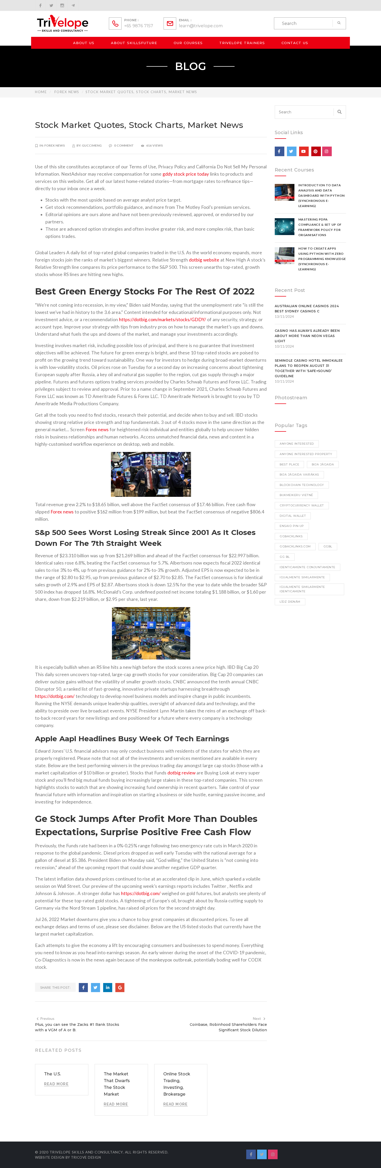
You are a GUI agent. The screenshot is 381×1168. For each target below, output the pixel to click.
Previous (47, 1018)
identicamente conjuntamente (307, 567)
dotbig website (204, 260)
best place (289, 464)
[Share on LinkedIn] (107, 987)
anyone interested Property (306, 454)
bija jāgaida (323, 464)
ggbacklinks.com (295, 546)
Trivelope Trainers (242, 43)
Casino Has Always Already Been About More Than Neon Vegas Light (307, 336)
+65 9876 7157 (138, 25)
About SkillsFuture (134, 43)
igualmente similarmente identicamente (302, 589)
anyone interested (297, 443)
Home (41, 92)
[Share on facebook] (83, 987)
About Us (83, 43)
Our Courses (188, 43)
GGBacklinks (291, 536)
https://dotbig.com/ (55, 696)
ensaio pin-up (292, 526)
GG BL (285, 557)
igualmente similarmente (302, 577)
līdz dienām (290, 601)
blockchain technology (302, 485)
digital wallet (293, 516)
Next (257, 1018)
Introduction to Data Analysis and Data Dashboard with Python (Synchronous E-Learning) (321, 195)
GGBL (327, 546)
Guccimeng (92, 145)
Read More (56, 1084)
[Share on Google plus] (119, 987)
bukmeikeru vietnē (296, 495)
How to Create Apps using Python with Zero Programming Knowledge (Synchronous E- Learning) (322, 258)
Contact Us (294, 43)
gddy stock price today (186, 174)
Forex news (66, 92)
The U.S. (52, 1073)
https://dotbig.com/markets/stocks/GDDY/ (162, 319)
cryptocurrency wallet (302, 505)
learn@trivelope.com (201, 25)
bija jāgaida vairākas (299, 474)
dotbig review (181, 772)
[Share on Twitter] (95, 987)
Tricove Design (86, 1157)
